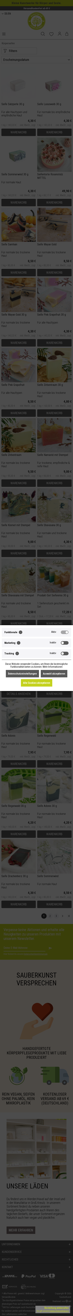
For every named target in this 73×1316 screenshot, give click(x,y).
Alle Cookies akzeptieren (36, 682)
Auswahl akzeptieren (54, 673)
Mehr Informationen (53, 666)
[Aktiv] (65, 632)
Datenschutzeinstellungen (22, 673)
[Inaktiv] (65, 643)
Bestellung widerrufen (56, 1307)
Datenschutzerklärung (59, 1311)
